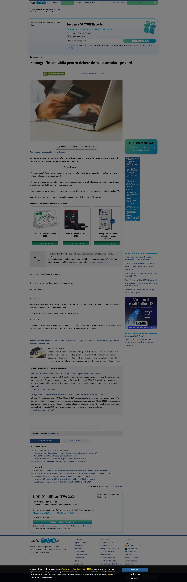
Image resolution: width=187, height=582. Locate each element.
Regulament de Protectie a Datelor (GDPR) (76, 569)
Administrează (135, 574)
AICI (109, 575)
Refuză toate (135, 578)
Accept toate (135, 569)
